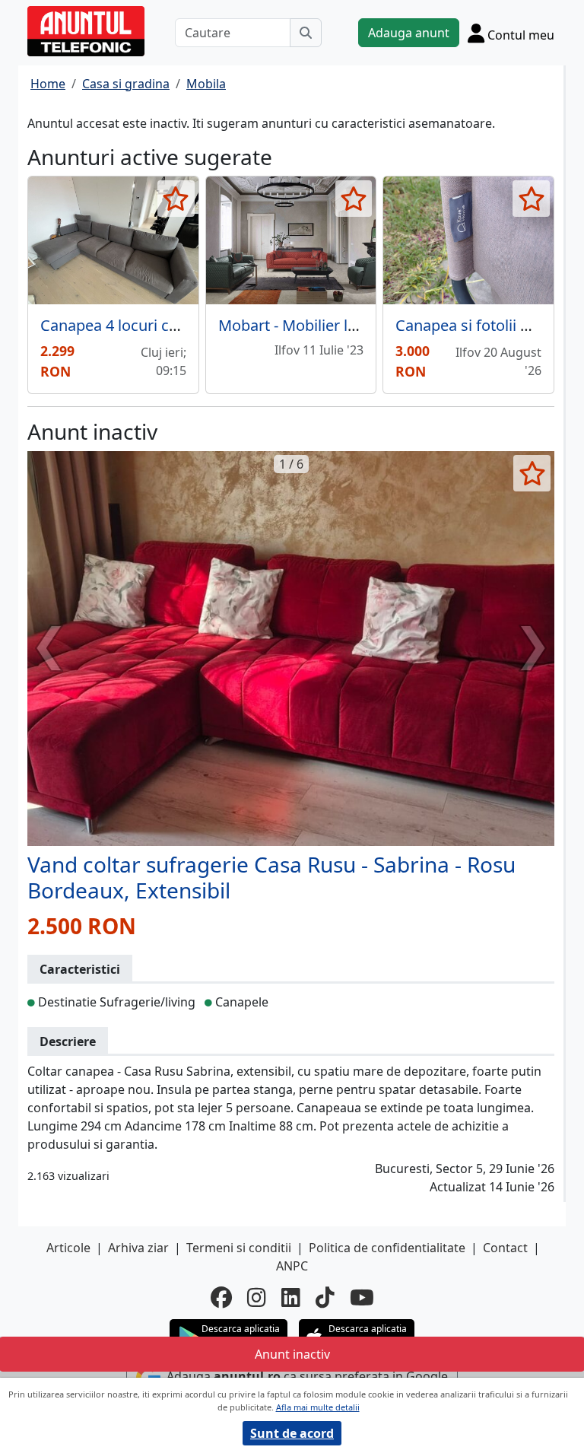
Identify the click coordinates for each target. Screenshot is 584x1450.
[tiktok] (325, 1297)
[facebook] (221, 1297)
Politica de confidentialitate (387, 1247)
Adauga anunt (408, 32)
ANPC (292, 1266)
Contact (505, 1247)
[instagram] (256, 1297)
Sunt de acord (292, 1433)
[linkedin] (290, 1297)
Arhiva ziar (138, 1247)
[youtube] (362, 1297)
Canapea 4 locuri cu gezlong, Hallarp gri (179, 325)
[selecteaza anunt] (176, 198)
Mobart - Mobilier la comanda (322, 325)
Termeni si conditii (238, 1247)
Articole (68, 1247)
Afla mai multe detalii (318, 1407)
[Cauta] (306, 32)
